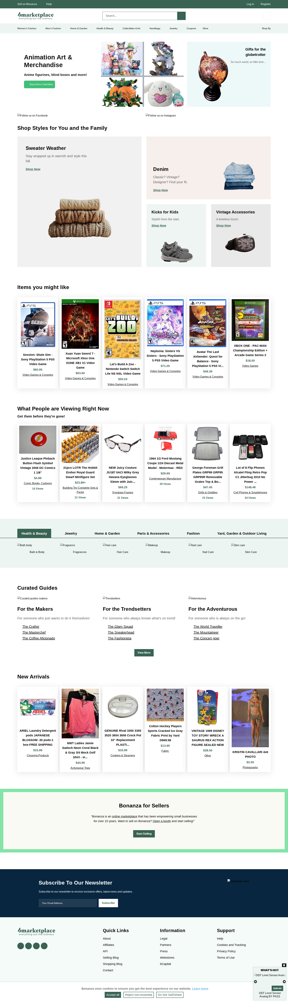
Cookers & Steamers (122, 755)
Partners (165, 945)
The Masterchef (34, 632)
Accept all (112, 994)
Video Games (250, 365)
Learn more (200, 988)
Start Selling (144, 833)
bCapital (165, 964)
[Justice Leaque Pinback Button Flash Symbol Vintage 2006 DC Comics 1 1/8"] (38, 463)
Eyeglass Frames (122, 492)
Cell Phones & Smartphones (250, 492)
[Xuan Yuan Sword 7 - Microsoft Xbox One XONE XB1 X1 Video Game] (80, 343)
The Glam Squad (120, 626)
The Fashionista (119, 638)
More (205, 28)
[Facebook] (20, 946)
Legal (163, 938)
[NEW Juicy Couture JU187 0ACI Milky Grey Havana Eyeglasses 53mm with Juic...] (122, 463)
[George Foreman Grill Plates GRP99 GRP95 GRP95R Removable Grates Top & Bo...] (208, 463)
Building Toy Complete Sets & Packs (80, 490)
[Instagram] (44, 946)
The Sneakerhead (121, 632)
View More (144, 652)
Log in (250, 4)
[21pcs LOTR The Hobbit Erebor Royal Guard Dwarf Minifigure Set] (80, 463)
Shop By (266, 28)
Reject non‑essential (138, 994)
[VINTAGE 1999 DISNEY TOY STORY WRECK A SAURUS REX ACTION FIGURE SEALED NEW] (208, 729)
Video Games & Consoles (37, 374)
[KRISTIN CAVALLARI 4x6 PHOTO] (250, 729)
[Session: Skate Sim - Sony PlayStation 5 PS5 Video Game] (38, 343)
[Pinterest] (36, 946)
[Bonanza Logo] (35, 16)
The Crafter (30, 626)
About (107, 938)
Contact (108, 970)
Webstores (167, 957)
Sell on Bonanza (27, 4)
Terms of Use (226, 957)
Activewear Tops (80, 768)
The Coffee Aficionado (38, 638)
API (105, 951)
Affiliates (108, 945)
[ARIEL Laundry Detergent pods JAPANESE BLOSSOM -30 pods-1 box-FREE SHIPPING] (38, 729)
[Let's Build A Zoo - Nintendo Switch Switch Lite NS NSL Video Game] (122, 343)
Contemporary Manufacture (165, 478)
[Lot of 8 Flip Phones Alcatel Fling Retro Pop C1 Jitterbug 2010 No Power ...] (250, 463)
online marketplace (124, 816)
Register (266, 4)
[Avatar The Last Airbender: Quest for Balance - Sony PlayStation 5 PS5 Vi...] (208, 343)
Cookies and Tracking (231, 945)
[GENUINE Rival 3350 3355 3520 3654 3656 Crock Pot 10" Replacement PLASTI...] (122, 729)
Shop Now (33, 169)
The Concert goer (207, 638)
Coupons (191, 28)
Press (164, 951)
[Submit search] (181, 16)
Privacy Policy (226, 951)
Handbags (155, 28)
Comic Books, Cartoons (38, 483)
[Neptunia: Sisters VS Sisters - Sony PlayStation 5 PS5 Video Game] (165, 343)
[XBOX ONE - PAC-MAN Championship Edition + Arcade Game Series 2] (250, 343)
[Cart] (267, 15)
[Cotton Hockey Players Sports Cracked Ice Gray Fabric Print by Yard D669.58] (165, 729)
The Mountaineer (206, 632)
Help (49, 4)
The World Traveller (208, 626)
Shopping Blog (112, 964)
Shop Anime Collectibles (41, 84)
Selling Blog (111, 957)
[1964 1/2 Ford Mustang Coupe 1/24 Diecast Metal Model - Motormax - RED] (165, 463)
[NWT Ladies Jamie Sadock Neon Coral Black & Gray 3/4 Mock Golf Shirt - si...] (80, 729)
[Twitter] (28, 946)
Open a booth (162, 821)
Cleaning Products (38, 755)
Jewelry (174, 28)
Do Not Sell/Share (170, 994)
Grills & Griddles (208, 492)
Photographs (250, 767)
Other (207, 755)
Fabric (165, 751)
